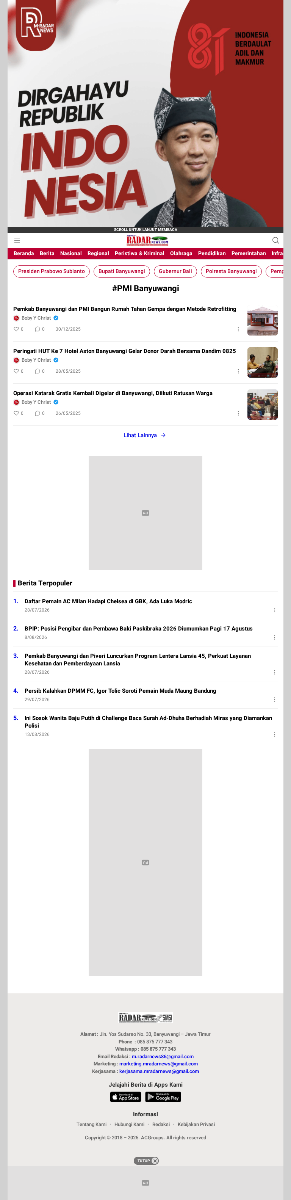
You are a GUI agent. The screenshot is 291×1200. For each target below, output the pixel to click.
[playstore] (163, 1098)
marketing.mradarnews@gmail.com (158, 1063)
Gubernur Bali (175, 271)
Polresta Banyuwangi (231, 271)
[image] (262, 320)
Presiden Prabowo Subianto (51, 271)
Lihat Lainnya (140, 435)
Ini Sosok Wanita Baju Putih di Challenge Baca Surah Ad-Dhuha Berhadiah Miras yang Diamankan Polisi (148, 721)
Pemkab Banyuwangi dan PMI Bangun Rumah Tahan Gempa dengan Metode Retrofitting (124, 309)
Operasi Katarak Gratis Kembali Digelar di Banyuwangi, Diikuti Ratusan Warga (113, 393)
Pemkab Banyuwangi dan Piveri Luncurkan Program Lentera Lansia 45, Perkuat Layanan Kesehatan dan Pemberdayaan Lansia (138, 659)
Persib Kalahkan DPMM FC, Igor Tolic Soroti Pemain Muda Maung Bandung (120, 691)
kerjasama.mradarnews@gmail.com (159, 1071)
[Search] (276, 240)
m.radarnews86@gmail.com (163, 1056)
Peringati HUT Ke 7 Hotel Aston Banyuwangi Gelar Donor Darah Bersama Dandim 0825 (124, 351)
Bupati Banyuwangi (122, 271)
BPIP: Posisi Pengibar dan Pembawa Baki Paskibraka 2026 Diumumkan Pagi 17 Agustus (139, 628)
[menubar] (17, 240)
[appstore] (125, 1098)
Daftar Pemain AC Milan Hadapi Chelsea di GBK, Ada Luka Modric (108, 601)
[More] (238, 329)
